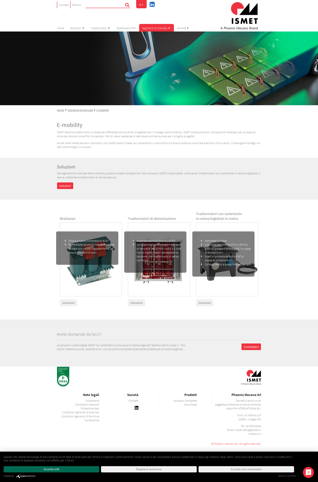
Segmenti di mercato (154, 28)
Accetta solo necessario (246, 469)
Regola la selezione (149, 469)
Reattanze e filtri (126, 28)
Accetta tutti (51, 469)
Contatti (64, 5)
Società (181, 28)
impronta (281, 476)
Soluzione (68, 303)
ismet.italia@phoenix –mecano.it (248, 432)
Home (60, 28)
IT (140, 5)
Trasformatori (99, 28)
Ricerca (76, 5)
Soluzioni (75, 28)
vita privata (291, 476)
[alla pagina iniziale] (239, 16)
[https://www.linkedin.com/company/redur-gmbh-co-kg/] (136, 407)
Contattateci (251, 347)
